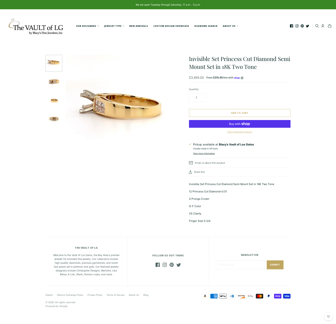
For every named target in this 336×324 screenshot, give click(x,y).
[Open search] (317, 26)
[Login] (323, 26)
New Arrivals (138, 26)
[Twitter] (307, 26)
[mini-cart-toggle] (329, 26)
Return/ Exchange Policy (70, 295)
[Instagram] (297, 26)
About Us (134, 295)
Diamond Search (206, 26)
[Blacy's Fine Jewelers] (37, 26)
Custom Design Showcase (171, 26)
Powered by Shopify (57, 306)
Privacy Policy (95, 295)
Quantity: (194, 89)
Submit (275, 264)
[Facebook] (291, 26)
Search (49, 295)
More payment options (239, 132)
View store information (204, 153)
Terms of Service (115, 295)
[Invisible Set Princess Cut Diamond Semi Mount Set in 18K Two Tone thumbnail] (54, 63)
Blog (145, 295)
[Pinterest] (302, 26)
